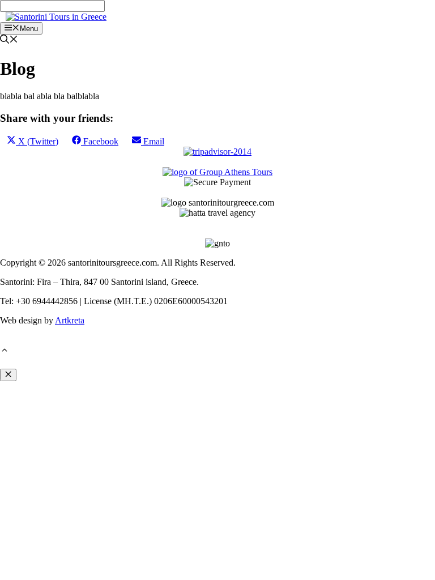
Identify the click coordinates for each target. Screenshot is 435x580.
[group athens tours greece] (217, 172)
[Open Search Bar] (9, 40)
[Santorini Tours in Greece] (56, 17)
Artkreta (69, 320)
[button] (4, 351)
